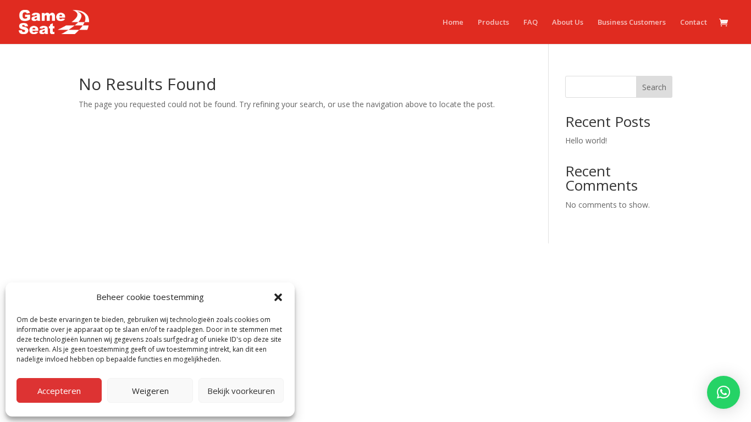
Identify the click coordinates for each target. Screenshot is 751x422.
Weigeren (150, 390)
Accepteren (59, 390)
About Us (567, 22)
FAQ (530, 22)
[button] (278, 297)
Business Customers (632, 22)
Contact (693, 22)
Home (453, 22)
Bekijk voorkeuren (241, 390)
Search (654, 87)
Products (493, 22)
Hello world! (586, 140)
